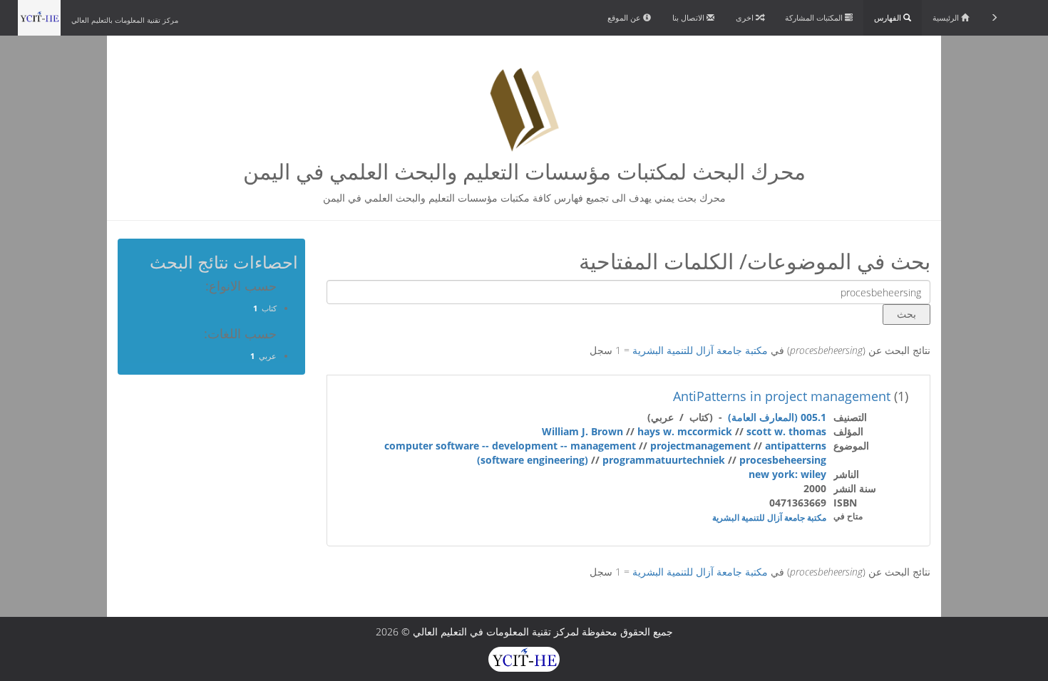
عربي (268, 355)
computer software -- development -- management (510, 445)
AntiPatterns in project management (781, 396)
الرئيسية (947, 17)
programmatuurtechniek (663, 460)
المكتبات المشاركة (815, 17)
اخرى (746, 17)
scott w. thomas (786, 431)
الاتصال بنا (689, 17)
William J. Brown (582, 431)
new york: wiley (787, 474)
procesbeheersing (782, 460)
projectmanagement (700, 445)
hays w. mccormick (684, 431)
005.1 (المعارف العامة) (777, 417)
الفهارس (888, 17)
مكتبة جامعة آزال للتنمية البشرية (700, 350)
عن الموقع (625, 17)
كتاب (269, 308)
